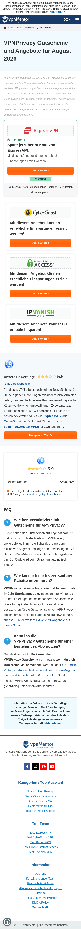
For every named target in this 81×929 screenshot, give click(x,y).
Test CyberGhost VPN (40, 837)
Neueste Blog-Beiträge (40, 791)
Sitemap (40, 892)
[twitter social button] (35, 766)
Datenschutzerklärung (40, 883)
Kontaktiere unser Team (40, 878)
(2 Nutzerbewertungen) (17, 383)
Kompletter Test (39, 435)
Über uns (40, 873)
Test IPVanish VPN (40, 851)
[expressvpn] (40, 158)
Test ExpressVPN (41, 832)
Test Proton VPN (40, 842)
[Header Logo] (16, 19)
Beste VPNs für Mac (40, 801)
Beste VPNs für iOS (40, 806)
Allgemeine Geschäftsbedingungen (40, 888)
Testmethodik (40, 907)
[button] (7, 922)
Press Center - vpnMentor (40, 897)
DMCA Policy (40, 902)
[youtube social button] (52, 766)
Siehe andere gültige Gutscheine (41, 494)
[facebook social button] (27, 766)
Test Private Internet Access (40, 847)
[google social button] (43, 766)
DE (66, 19)
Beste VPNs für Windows (40, 796)
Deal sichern (40, 170)
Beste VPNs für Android (40, 810)
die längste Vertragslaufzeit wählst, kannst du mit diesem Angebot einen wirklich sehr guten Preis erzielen (40, 670)
